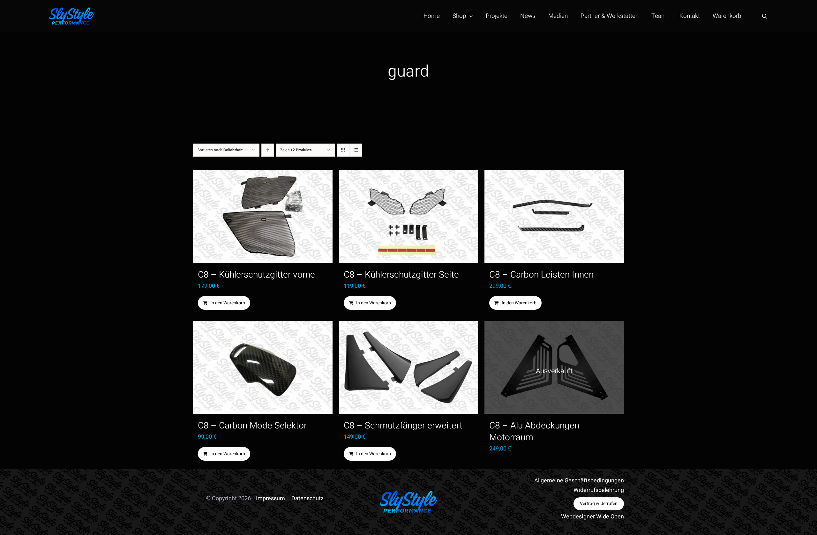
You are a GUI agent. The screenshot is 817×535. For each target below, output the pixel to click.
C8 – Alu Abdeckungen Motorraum (534, 431)
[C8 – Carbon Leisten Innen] (554, 216)
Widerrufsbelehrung (598, 490)
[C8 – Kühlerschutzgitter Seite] (408, 216)
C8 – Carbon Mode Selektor (252, 425)
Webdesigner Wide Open (592, 516)
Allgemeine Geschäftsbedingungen (579, 480)
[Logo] (71, 10)
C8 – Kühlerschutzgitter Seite (401, 274)
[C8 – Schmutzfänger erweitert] (408, 367)
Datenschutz (307, 498)
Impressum (270, 498)
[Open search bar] (764, 16)
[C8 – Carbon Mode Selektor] (263, 367)
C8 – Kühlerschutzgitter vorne (256, 274)
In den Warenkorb (227, 303)
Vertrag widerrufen (599, 503)
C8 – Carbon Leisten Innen (541, 274)
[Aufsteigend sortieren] (267, 150)
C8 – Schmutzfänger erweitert (403, 425)
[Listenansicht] (355, 150)
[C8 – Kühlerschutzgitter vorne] (263, 216)
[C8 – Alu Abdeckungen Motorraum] (554, 367)
